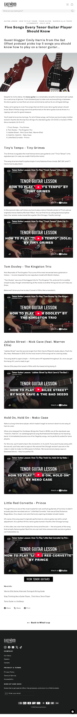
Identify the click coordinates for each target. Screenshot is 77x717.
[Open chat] (72, 711)
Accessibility (8, 679)
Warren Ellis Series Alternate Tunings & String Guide (24, 591)
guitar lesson (11, 21)
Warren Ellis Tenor (62, 21)
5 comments (33, 23)
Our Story (7, 656)
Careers (7, 663)
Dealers (7, 659)
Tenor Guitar (45, 21)
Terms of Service (10, 676)
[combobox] (38, 10)
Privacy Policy (9, 672)
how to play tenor (28, 21)
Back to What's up (40, 622)
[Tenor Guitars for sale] (38, 581)
